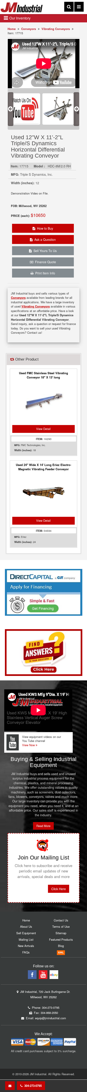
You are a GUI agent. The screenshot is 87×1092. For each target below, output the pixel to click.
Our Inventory (19, 17)
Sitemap (61, 933)
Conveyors (28, 29)
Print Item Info (44, 273)
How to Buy (44, 228)
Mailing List (26, 939)
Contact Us (61, 920)
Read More (43, 826)
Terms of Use (61, 926)
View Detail (43, 429)
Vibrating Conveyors (55, 29)
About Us (26, 926)
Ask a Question (44, 239)
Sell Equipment (26, 933)
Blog (61, 946)
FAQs (26, 952)
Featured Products (61, 939)
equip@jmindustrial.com (50, 1018)
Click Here (58, 889)
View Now (29, 745)
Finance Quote (44, 262)
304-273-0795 (32, 1085)
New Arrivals (26, 946)
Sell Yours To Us (44, 250)
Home (12, 29)
